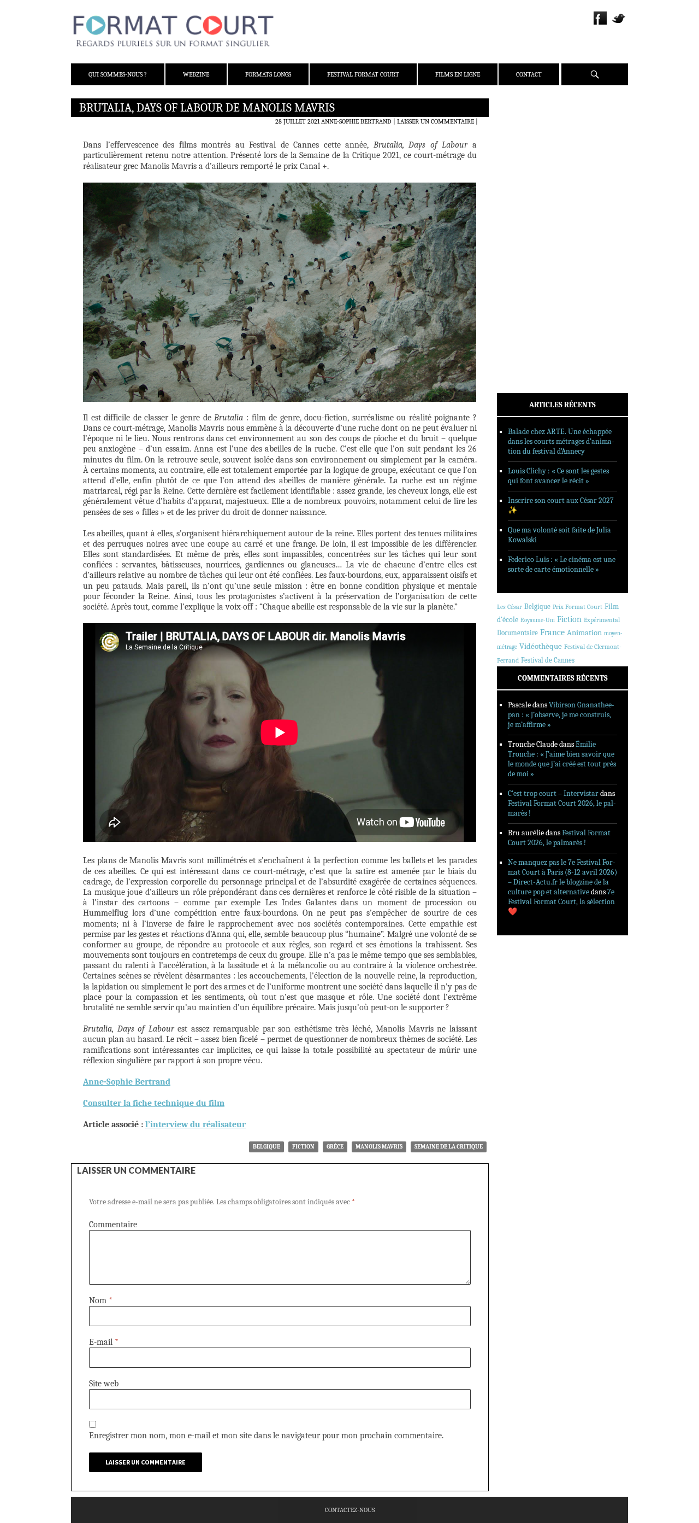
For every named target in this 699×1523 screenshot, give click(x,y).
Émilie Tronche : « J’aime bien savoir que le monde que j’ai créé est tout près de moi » (562, 759)
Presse (521, 161)
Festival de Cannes (547, 660)
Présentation (533, 133)
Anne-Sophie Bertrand (356, 121)
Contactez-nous (350, 1510)
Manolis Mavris (379, 1146)
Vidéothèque (540, 646)
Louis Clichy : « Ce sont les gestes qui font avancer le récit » (558, 475)
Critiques (527, 223)
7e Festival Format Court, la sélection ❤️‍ (561, 901)
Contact (529, 74)
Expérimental (602, 620)
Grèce (335, 1146)
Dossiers (525, 238)
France (552, 632)
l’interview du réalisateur (195, 1124)
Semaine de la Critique (448, 1146)
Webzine (196, 74)
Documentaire (517, 633)
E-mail (104, 1342)
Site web (104, 1384)
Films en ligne (457, 74)
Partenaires (531, 175)
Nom (100, 1300)
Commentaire (113, 1224)
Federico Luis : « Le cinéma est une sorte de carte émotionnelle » (561, 564)
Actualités (529, 209)
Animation (584, 632)
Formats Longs (268, 74)
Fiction (303, 1146)
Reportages (529, 266)
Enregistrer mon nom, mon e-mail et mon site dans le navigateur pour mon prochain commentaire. (266, 1435)
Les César (509, 607)
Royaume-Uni (537, 620)
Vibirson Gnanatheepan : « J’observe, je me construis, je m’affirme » (561, 714)
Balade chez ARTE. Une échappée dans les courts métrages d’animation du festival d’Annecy (561, 441)
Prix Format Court (577, 607)
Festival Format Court (363, 74)
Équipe (522, 147)
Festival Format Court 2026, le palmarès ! (559, 837)
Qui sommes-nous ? (117, 74)
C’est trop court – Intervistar (553, 793)
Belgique (266, 1146)
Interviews (530, 252)
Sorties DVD (530, 280)
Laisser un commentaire (435, 121)
